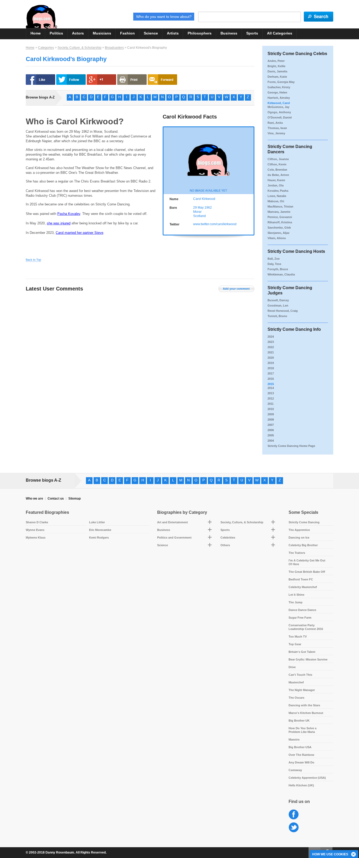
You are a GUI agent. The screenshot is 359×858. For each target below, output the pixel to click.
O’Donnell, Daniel (280, 117)
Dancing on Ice (299, 537)
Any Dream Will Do (301, 762)
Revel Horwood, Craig (283, 310)
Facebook (294, 815)
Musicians (102, 33)
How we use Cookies (330, 854)
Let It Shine (296, 594)
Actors (78, 33)
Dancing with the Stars (304, 705)
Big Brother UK (299, 720)
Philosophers (200, 33)
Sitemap (74, 498)
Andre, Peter (276, 60)
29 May (198, 207)
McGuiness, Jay (278, 107)
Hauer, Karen (276, 180)
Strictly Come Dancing (304, 522)
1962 (208, 207)
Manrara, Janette (279, 211)
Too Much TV (298, 636)
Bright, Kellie (276, 66)
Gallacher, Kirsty (279, 87)
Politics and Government (174, 537)
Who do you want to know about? (164, 16)
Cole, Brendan (277, 169)
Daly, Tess (274, 263)
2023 (271, 341)
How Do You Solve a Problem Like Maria (302, 730)
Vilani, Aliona (277, 238)
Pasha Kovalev (68, 214)
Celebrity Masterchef (303, 587)
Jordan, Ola (276, 185)
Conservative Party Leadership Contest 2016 (306, 627)
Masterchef (296, 682)
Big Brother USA (300, 747)
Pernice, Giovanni (280, 217)
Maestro (294, 739)
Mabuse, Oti (276, 201)
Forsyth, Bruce (278, 269)
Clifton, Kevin (277, 164)
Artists (173, 33)
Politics (56, 33)
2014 (271, 387)
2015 (271, 384)
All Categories (279, 33)
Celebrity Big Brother (303, 545)
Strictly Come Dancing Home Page (291, 445)
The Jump (295, 602)
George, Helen (277, 92)
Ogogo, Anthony (279, 112)
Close (353, 854)
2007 (271, 424)
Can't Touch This (300, 674)
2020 (271, 357)
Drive (292, 667)
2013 (271, 393)
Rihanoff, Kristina (280, 222)
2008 (271, 419)
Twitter (294, 827)
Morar (197, 212)
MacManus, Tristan (280, 206)
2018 (271, 368)
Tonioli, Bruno (277, 316)
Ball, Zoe (274, 258)
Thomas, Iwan (277, 128)
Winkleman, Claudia (281, 274)
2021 (271, 352)
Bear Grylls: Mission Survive (308, 659)
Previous (166, 159)
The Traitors (297, 552)
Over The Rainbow (301, 754)
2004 (271, 440)
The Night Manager (302, 690)
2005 (271, 435)
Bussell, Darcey (278, 300)
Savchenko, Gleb (279, 227)
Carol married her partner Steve (79, 233)
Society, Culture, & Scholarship (79, 48)
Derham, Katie (277, 76)
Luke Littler (97, 522)
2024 (271, 336)
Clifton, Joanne (278, 159)
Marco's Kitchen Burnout (306, 712)
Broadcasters (114, 48)
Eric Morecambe (100, 529)
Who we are (34, 498)
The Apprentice (299, 529)
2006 (271, 430)
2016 (271, 378)
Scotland (199, 216)
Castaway (295, 770)
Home (35, 33)
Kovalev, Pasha (278, 190)
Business (228, 33)
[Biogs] (41, 16)
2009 (271, 414)
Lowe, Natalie (277, 196)
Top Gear (295, 644)
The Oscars (296, 697)
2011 (271, 403)
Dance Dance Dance (302, 610)
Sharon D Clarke (37, 522)
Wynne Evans (35, 529)
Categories (46, 48)
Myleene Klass (35, 537)
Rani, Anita (275, 122)
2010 (271, 409)
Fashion (127, 33)
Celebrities (227, 537)
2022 (271, 347)
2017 (271, 373)
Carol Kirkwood (204, 199)
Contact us (56, 498)
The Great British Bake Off (307, 571)
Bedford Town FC (301, 579)
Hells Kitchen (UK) (301, 785)
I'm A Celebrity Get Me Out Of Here (307, 562)
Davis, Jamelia (277, 71)
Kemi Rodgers (99, 537)
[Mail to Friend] (162, 79)
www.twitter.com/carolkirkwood (215, 224)
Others (225, 545)
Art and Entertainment (172, 522)
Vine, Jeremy (276, 133)
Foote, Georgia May (281, 81)
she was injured (58, 223)
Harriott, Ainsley (279, 97)
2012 (271, 398)
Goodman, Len (278, 305)
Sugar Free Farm (300, 617)
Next (251, 159)
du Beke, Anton (278, 174)
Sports (252, 33)
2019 (271, 362)
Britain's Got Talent (302, 651)
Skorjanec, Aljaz (279, 232)
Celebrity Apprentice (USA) (307, 777)
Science (151, 33)
